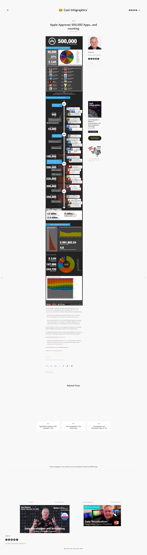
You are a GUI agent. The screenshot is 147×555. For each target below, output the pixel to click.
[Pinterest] (96, 59)
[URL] (98, 59)
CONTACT (91, 466)
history (52, 360)
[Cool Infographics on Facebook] (89, 59)
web (62, 360)
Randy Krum (48, 357)
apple (49, 360)
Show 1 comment (49, 372)
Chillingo (48, 310)
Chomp (53, 310)
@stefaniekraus (62, 337)
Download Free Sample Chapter (95, 138)
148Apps (77, 308)
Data (47, 360)
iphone (55, 360)
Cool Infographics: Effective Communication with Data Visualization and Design (94, 123)
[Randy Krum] (91, 59)
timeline (59, 360)
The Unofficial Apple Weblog (56, 350)
